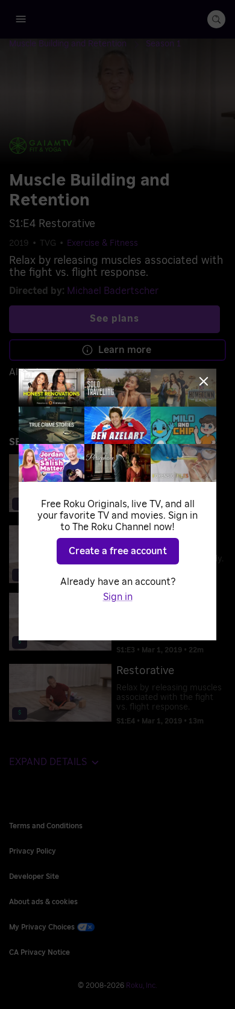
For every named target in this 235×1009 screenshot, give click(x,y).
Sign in (118, 597)
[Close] (203, 381)
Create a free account (118, 551)
